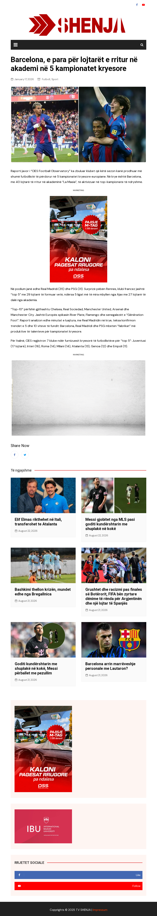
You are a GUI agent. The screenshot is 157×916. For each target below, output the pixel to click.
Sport (55, 79)
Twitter (25, 454)
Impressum (100, 910)
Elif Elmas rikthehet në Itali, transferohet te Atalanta (38, 521)
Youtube (143, 5)
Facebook (137, 5)
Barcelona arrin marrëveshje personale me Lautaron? (110, 666)
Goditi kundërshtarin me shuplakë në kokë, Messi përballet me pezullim (36, 668)
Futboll (46, 79)
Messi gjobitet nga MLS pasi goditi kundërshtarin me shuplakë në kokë (110, 524)
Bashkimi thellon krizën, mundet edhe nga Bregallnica (43, 591)
